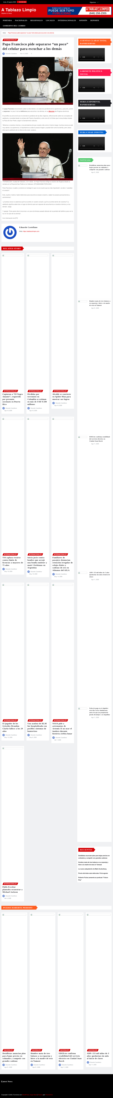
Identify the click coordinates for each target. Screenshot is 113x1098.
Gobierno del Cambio (14, 26)
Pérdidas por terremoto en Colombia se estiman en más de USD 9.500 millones (37, 399)
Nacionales (21, 20)
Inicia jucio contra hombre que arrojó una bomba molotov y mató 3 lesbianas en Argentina (37, 562)
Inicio (4, 33)
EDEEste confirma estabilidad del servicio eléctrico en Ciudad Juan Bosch (99, 439)
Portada (7, 20)
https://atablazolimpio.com (31, 231)
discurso (51, 111)
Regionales (36, 20)
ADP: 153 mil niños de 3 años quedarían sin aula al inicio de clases (99, 575)
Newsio (40, 1095)
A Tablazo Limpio (18, 10)
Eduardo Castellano (11, 53)
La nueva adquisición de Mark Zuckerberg (92, 869)
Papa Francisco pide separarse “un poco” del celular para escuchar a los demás (31, 33)
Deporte (94, 20)
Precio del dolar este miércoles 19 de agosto (93, 873)
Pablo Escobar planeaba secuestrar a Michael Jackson (12, 889)
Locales (50, 20)
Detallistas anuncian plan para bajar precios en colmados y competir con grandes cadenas (99, 167)
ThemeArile (49, 1095)
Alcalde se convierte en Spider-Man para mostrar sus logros (61, 396)
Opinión (83, 20)
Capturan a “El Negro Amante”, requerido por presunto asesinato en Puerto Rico (12, 399)
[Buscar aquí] (111, 20)
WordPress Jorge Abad (29, 1095)
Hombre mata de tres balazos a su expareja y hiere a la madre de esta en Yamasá (99, 303)
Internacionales (67, 20)
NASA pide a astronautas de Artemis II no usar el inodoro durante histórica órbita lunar (62, 728)
